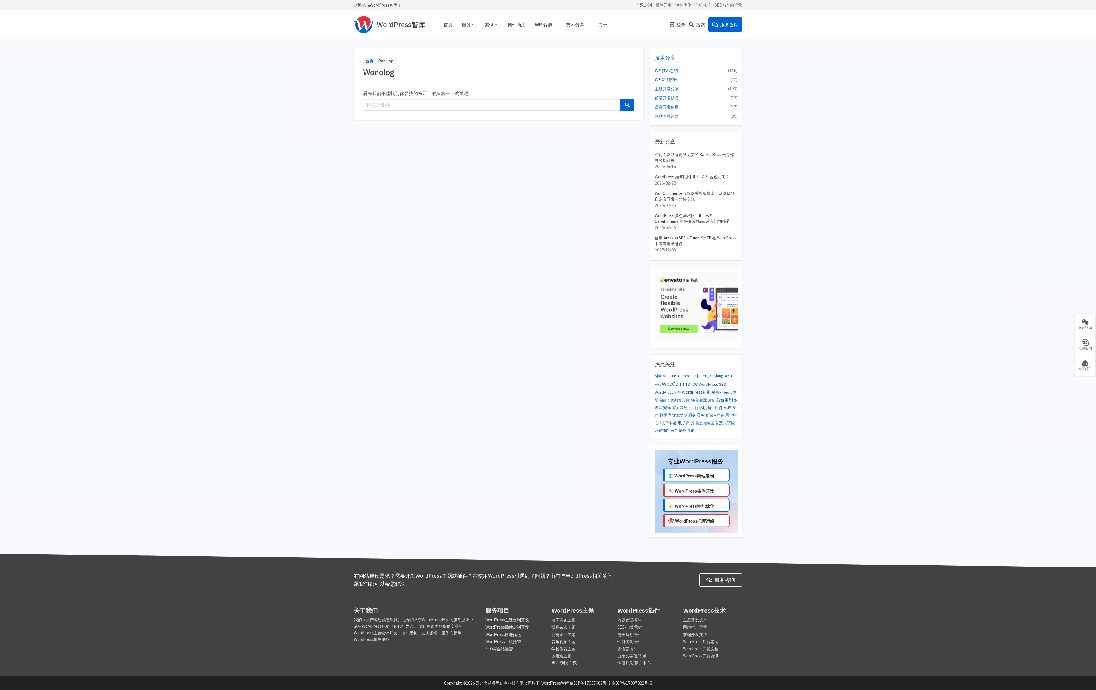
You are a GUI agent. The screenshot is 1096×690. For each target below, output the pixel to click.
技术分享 (575, 24)
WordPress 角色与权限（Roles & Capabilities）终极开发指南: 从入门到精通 (692, 218)
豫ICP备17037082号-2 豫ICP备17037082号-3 (611, 683)
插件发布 (723, 407)
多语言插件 (627, 648)
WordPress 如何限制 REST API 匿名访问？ (692, 176)
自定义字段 (725, 422)
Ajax (658, 375)
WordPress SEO (712, 384)
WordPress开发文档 (700, 648)
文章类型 (679, 415)
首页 (448, 24)
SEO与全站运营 (728, 5)
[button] (627, 105)
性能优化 (683, 5)
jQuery (702, 375)
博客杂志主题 (563, 627)
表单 (674, 430)
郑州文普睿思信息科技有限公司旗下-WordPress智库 (522, 683)
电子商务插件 (629, 634)
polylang (716, 375)
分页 (686, 400)
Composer (687, 375)
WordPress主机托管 (503, 641)
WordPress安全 (668, 392)
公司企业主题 (563, 634)
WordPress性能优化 (503, 634)
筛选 (699, 423)
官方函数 (679, 407)
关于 (602, 24)
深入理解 (716, 415)
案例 (489, 24)
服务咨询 (729, 24)
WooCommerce (680, 384)
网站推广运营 (695, 627)
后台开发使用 (667, 107)
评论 (690, 430)
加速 (703, 400)
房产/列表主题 (564, 663)
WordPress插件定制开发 (507, 627)
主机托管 (703, 5)
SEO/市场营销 (629, 627)
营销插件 (662, 430)
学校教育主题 (563, 648)
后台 (711, 400)
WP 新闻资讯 (666, 79)
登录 (681, 24)
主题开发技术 (695, 620)
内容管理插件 (629, 620)
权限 (704, 415)
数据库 (666, 415)
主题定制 (644, 5)
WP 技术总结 (666, 70)
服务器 (694, 415)
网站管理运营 (667, 116)
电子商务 (686, 422)
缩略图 (709, 423)
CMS (673, 375)
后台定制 (724, 400)
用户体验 (668, 422)
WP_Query (724, 392)
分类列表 (674, 400)
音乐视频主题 (563, 641)
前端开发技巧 (667, 98)
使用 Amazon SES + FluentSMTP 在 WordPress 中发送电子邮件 (695, 240)
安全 (667, 407)
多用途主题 (561, 656)
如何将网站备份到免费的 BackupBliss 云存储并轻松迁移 (694, 157)
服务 (466, 24)
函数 (663, 400)
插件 (710, 407)
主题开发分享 (667, 88)
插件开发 (664, 5)
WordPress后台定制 (700, 641)
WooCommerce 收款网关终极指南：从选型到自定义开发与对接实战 (695, 196)
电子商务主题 (563, 620)
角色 (682, 430)
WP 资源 (543, 24)
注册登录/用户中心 (634, 663)
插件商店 (516, 24)
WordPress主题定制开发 (507, 620)
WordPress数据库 (698, 392)
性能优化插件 (629, 641)
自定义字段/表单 (632, 656)
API (666, 375)
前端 (694, 400)
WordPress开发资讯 (700, 656)
